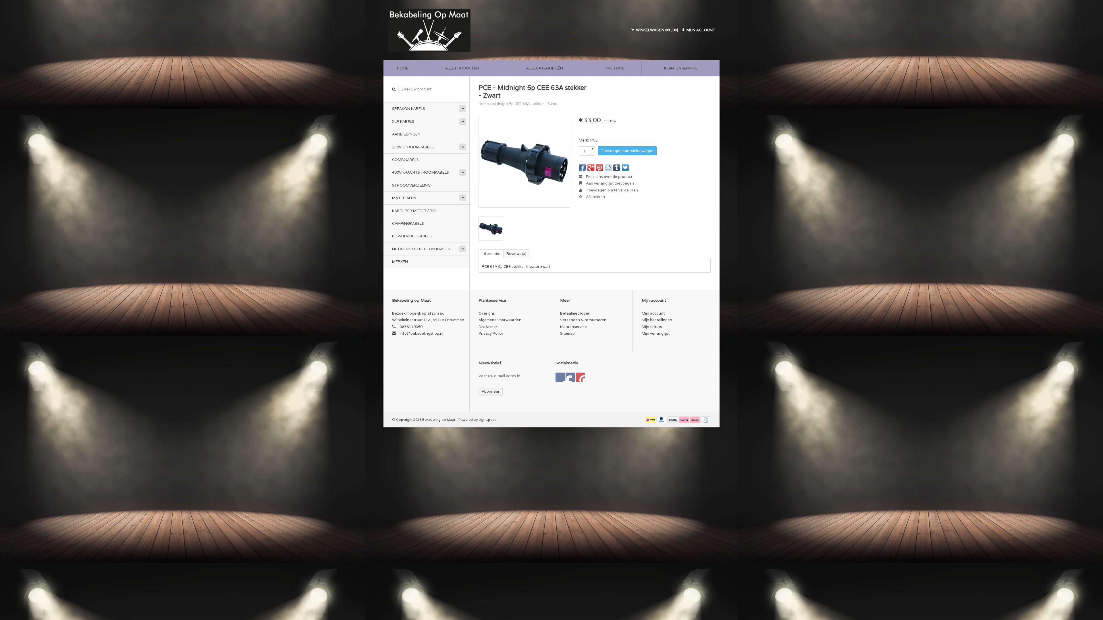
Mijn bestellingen (657, 319)
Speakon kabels (408, 108)
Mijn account (700, 30)
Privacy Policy (491, 333)
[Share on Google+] (590, 167)
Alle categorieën (544, 68)
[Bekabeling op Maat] (469, 30)
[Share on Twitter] (625, 167)
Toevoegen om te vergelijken (611, 190)
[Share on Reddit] (608, 167)
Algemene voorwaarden (500, 319)
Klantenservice (680, 68)
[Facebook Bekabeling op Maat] (560, 377)
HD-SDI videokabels (412, 236)
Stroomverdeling (411, 185)
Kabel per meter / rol (414, 210)
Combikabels (405, 159)
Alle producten (462, 68)
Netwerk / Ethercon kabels (421, 249)
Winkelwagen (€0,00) (657, 30)
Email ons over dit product (608, 176)
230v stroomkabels (413, 147)
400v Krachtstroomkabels (420, 172)
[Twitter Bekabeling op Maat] (570, 377)
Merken (400, 261)
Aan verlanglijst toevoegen (609, 183)
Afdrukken (595, 196)
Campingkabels (408, 223)
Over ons (614, 68)
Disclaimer (488, 326)
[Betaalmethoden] (650, 419)
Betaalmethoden (575, 313)
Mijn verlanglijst (656, 333)
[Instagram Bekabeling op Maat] (580, 377)
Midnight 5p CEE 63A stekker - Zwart (525, 103)
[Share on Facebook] (582, 167)
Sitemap (567, 333)
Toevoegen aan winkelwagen (627, 150)
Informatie (491, 253)
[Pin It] (599, 167)
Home (402, 68)
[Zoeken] (394, 89)
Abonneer (491, 391)
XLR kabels (403, 121)
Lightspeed (488, 419)
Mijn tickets (652, 326)
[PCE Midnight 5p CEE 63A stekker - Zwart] (524, 161)
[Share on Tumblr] (616, 167)
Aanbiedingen (406, 134)
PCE (594, 140)
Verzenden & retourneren (583, 319)
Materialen (404, 197)
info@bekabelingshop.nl (421, 333)
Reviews (516, 253)
